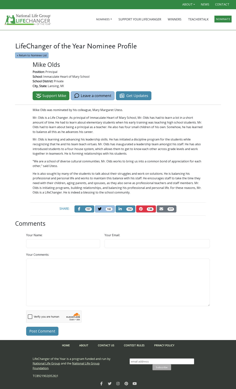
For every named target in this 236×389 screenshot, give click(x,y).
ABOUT (83, 345)
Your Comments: (37, 255)
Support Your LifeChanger (140, 19)
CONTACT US (106, 345)
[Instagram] (118, 383)
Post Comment (42, 331)
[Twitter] (110, 383)
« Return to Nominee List (32, 55)
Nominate (223, 19)
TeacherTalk (198, 19)
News (205, 4)
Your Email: (112, 235)
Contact (222, 4)
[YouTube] (134, 383)
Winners (174, 19)
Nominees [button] (103, 19)
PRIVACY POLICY (164, 345)
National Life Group (46, 363)
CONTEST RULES (134, 345)
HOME (66, 345)
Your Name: (34, 235)
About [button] (187, 4)
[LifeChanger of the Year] (101, 383)
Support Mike (53, 95)
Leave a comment (95, 95)
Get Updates (137, 95)
